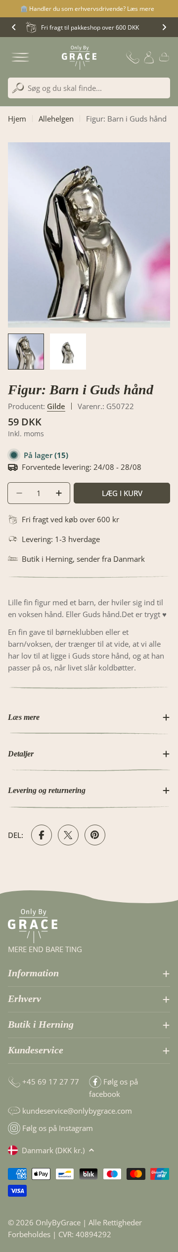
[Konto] (149, 57)
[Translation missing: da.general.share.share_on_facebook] (41, 835)
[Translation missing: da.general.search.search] (18, 88)
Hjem (17, 119)
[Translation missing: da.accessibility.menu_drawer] (20, 57)
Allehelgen (56, 119)
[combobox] (89, 88)
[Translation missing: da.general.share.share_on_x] (68, 835)
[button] (14, 27)
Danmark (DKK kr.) (53, 1150)
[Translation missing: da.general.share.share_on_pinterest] (95, 835)
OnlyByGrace (58, 1222)
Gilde (56, 406)
